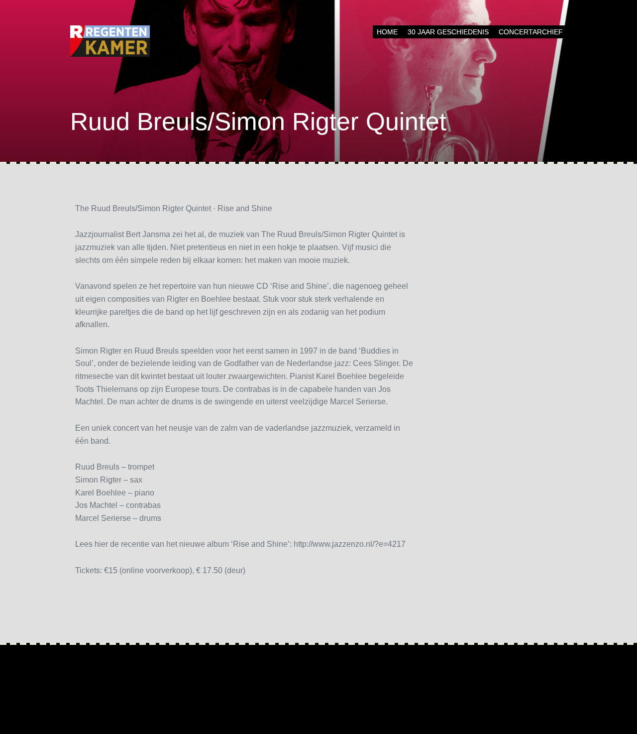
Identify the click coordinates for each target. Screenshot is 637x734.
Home (387, 32)
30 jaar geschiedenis (448, 32)
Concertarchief (531, 32)
